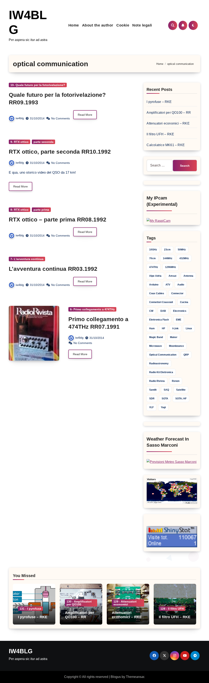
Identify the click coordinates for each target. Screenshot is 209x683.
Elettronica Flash (159, 319)
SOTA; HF (181, 398)
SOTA (165, 398)
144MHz (167, 258)
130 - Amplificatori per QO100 (79, 603)
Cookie (122, 25)
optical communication (162, 354)
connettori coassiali (161, 302)
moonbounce (176, 346)
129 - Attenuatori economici (125, 603)
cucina (184, 302)
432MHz (184, 258)
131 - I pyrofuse (30, 608)
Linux (189, 328)
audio (180, 284)
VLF (151, 407)
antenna (188, 275)
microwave (155, 346)
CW (151, 311)
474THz (153, 267)
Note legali (142, 25)
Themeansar (135, 677)
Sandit (153, 389)
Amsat (172, 275)
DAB (163, 311)
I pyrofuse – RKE (159, 102)
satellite (181, 389)
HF (163, 328)
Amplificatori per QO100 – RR (169, 112)
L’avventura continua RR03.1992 (53, 269)
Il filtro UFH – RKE (160, 134)
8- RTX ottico (19, 209)
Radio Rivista (157, 381)
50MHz (182, 249)
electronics (179, 311)
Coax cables (156, 293)
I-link (175, 328)
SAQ (166, 389)
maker (173, 337)
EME (178, 319)
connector (177, 293)
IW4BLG (20, 651)
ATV (168, 284)
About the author (97, 25)
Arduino (153, 284)
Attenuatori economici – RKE (168, 123)
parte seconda (43, 141)
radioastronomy (159, 363)
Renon (175, 381)
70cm (152, 258)
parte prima (41, 209)
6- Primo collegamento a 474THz (92, 309)
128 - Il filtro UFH (172, 608)
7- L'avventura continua (26, 259)
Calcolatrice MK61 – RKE (166, 145)
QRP (186, 354)
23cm (167, 249)
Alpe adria (155, 275)
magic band (156, 337)
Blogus (116, 677)
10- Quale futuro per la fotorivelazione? (37, 85)
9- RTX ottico (19, 141)
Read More (85, 114)
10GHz (153, 249)
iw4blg (20, 118)
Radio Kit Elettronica (161, 372)
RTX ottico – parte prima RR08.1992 (57, 219)
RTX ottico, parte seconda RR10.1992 (60, 152)
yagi (163, 407)
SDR (152, 398)
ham (152, 328)
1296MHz (170, 267)
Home (73, 25)
